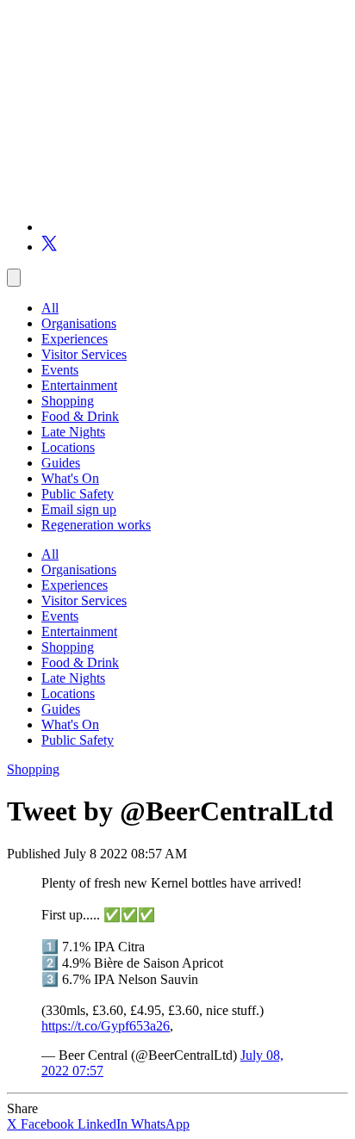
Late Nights (73, 431)
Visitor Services (84, 354)
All (50, 307)
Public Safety (77, 493)
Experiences (74, 338)
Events (59, 369)
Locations (68, 447)
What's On (70, 478)
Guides (60, 462)
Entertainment (79, 385)
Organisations (78, 323)
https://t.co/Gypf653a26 (105, 1025)
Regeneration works (96, 524)
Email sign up (78, 509)
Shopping (67, 400)
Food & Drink (80, 416)
